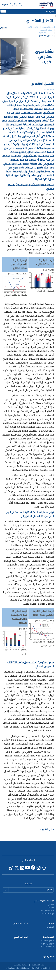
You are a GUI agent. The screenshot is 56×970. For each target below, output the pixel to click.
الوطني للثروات (48, 956)
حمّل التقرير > (47, 829)
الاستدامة (50, 927)
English (5, 4)
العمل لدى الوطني (21, 937)
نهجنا (51, 923)
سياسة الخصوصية (20, 965)
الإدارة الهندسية (48, 913)
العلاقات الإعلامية (47, 946)
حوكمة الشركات (47, 910)
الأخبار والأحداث (48, 937)
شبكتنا (51, 907)
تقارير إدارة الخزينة (47, 943)
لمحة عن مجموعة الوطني (44, 901)
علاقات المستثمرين (20, 923)
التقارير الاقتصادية (47, 940)
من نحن (51, 904)
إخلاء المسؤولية (37, 965)
